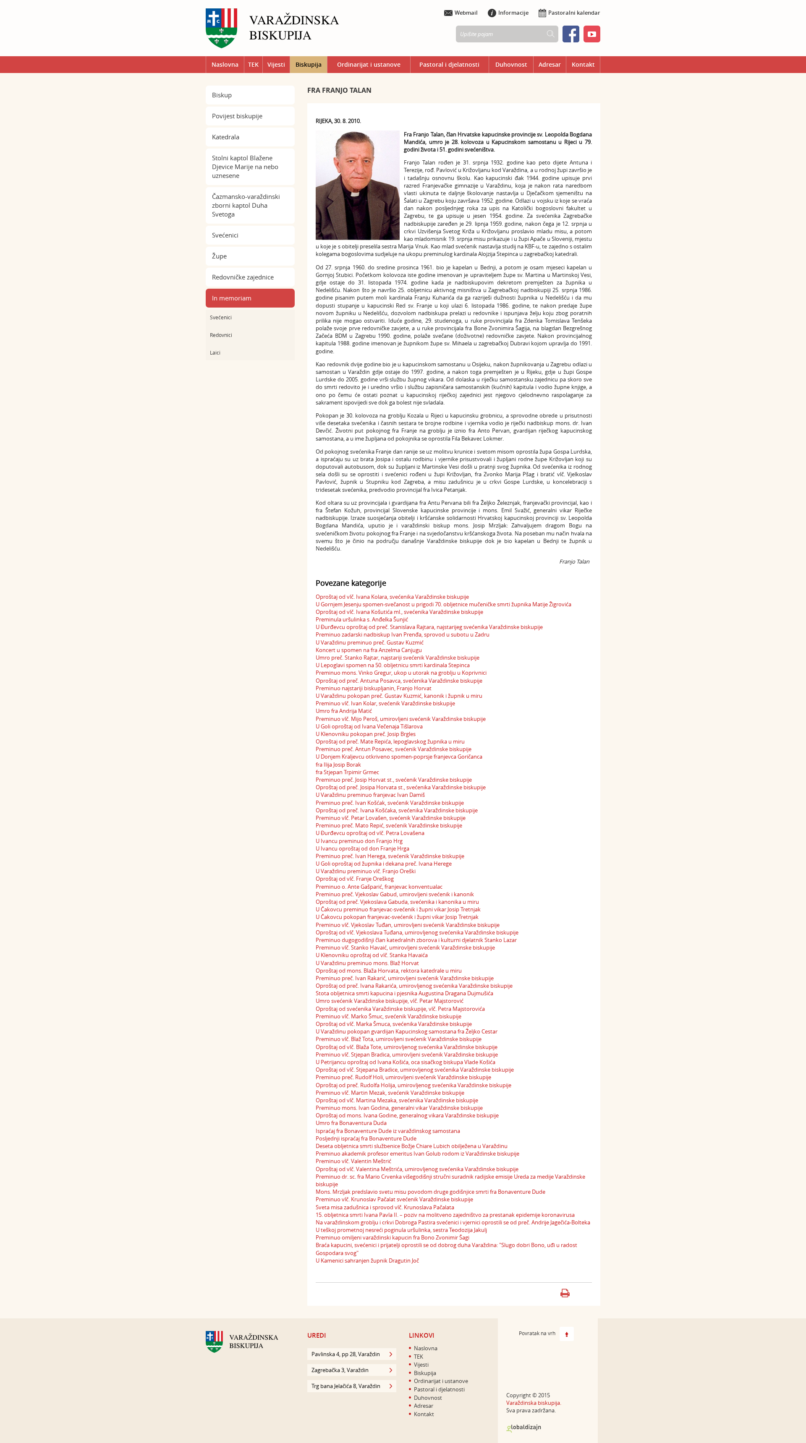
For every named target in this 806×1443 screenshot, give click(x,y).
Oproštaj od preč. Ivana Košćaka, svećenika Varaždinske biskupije (397, 810)
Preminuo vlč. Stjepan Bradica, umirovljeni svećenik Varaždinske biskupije (407, 1054)
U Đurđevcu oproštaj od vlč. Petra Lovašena (370, 833)
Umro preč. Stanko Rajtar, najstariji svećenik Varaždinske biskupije (397, 657)
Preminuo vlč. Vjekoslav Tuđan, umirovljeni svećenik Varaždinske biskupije (408, 925)
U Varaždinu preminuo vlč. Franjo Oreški (366, 871)
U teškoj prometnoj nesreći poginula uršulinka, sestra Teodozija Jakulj (401, 1230)
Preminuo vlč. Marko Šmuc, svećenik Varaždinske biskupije (388, 1016)
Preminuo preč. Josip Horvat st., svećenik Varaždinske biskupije (394, 779)
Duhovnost (511, 64)
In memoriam (231, 298)
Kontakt (583, 64)
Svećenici (225, 235)
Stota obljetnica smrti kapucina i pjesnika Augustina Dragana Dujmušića (404, 993)
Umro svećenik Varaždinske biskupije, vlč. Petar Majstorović (389, 1001)
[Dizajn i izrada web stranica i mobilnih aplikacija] (523, 1429)
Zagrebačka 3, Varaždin (340, 1370)
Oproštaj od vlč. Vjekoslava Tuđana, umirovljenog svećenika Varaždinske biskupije (417, 932)
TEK (253, 64)
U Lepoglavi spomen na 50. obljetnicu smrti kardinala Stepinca (393, 665)
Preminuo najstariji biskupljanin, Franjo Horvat (374, 688)
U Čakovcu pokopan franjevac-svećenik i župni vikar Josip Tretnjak (397, 917)
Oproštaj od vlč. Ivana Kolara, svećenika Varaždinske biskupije (392, 596)
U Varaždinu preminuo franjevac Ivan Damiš (370, 794)
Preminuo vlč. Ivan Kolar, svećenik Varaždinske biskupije (385, 703)
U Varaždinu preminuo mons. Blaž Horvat (367, 963)
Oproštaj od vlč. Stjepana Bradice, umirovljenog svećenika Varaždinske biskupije (415, 1069)
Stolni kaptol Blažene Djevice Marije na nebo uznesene (245, 167)
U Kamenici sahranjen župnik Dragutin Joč (367, 1260)
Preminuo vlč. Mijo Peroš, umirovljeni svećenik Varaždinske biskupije (401, 719)
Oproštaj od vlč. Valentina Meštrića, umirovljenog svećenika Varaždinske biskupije (417, 1169)
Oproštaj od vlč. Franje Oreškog (355, 878)
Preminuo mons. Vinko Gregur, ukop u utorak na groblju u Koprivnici (401, 672)
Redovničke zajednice (243, 277)
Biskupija (309, 64)
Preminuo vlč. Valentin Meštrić (353, 1161)
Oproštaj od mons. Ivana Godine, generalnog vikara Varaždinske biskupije (407, 1115)
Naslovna (225, 64)
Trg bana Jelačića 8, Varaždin (345, 1386)
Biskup (222, 95)
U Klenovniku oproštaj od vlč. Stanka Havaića (372, 955)
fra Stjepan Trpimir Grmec (347, 772)
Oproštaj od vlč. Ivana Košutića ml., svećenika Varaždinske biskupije (399, 612)
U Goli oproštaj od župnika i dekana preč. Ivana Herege (384, 863)
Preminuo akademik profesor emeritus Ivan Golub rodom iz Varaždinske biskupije (417, 1153)
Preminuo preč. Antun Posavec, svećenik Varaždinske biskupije (393, 749)
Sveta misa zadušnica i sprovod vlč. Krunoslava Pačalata (385, 1207)
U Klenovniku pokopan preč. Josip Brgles (366, 734)
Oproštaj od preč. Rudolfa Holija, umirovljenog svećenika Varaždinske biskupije (413, 1085)
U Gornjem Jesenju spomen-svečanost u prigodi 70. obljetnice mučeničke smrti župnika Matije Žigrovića (443, 604)
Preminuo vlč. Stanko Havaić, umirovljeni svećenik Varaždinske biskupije (405, 947)
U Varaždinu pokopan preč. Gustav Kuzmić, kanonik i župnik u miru (399, 695)
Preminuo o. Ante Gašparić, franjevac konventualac (379, 886)
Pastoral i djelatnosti (449, 64)
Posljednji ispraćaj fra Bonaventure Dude (366, 1138)
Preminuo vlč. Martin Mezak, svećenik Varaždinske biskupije (390, 1092)
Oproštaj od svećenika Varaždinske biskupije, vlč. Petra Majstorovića (400, 1008)
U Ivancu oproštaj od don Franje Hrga (362, 848)
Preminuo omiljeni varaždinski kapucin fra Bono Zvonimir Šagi (392, 1237)
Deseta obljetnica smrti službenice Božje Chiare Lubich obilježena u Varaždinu (412, 1146)
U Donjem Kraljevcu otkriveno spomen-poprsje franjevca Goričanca (399, 756)
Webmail (466, 12)
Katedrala (225, 137)
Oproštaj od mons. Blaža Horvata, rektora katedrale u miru (389, 970)
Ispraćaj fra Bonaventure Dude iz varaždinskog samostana (388, 1131)
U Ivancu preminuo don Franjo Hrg (359, 841)
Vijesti (276, 64)
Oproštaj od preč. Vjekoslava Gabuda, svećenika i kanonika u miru (397, 901)
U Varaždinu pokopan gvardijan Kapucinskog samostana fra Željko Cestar (406, 1031)
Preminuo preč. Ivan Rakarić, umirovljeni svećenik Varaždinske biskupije (405, 978)
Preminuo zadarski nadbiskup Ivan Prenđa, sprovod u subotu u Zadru (402, 634)
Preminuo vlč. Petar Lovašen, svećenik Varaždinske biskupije (391, 818)
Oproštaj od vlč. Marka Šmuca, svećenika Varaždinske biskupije (394, 1024)
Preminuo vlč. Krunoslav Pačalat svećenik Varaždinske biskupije (394, 1199)
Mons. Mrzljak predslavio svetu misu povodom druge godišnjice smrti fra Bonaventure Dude (430, 1191)
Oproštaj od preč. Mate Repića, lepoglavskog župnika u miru (390, 741)
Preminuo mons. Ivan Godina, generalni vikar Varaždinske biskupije (399, 1108)
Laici (215, 352)
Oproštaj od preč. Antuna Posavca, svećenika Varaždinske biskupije (399, 680)
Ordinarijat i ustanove (368, 64)
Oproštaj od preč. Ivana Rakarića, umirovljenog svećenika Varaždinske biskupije (414, 985)
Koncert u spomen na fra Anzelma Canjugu (369, 650)
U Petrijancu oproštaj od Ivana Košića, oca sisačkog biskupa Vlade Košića (405, 1062)
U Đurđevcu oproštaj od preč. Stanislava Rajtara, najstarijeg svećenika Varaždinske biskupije (429, 627)
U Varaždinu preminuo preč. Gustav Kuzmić (370, 642)
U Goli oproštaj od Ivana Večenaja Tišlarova (369, 726)
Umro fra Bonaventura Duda (351, 1123)
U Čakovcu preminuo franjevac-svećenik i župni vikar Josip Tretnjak (398, 909)
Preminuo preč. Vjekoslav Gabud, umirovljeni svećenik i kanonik (395, 894)
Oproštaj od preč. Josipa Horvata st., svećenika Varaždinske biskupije (401, 787)
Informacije (513, 12)
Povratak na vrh (537, 1333)
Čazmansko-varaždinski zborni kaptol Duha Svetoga (246, 205)
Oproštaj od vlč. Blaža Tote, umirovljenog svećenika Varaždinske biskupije (406, 1047)
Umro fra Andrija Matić (344, 711)
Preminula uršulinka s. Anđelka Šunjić (362, 619)
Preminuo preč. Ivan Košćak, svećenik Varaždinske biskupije (390, 802)
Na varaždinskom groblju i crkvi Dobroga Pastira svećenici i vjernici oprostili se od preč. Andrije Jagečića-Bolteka (453, 1222)
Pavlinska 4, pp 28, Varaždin (345, 1354)
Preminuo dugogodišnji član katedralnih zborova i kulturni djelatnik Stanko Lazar (416, 940)
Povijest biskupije (237, 116)
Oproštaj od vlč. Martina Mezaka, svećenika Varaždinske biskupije (397, 1100)
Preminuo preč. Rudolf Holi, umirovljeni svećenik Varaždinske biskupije (403, 1077)
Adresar (550, 64)
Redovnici (221, 334)
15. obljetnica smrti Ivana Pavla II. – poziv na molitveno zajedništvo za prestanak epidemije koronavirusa (445, 1215)
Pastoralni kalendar (574, 12)
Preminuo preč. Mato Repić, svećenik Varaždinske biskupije (389, 825)
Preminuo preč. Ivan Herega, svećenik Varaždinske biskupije (390, 856)
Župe (219, 256)
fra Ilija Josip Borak (338, 764)
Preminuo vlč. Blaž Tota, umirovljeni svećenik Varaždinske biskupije (399, 1039)
